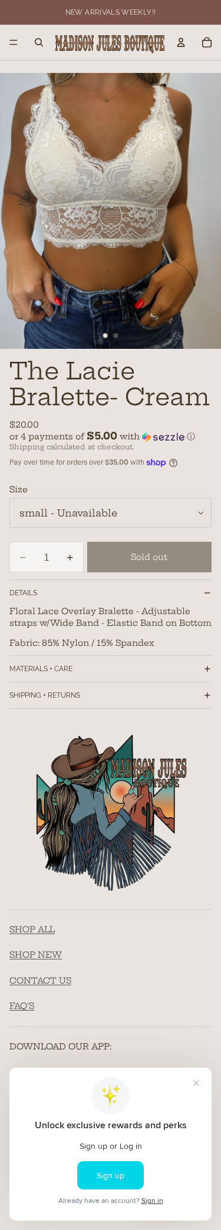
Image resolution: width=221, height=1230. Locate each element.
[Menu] (13, 42)
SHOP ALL (32, 929)
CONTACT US (40, 980)
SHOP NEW (35, 955)
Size (18, 489)
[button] (110, 436)
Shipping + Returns (44, 695)
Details (23, 593)
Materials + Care (40, 669)
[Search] (39, 42)
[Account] (181, 42)
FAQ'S (21, 1006)
